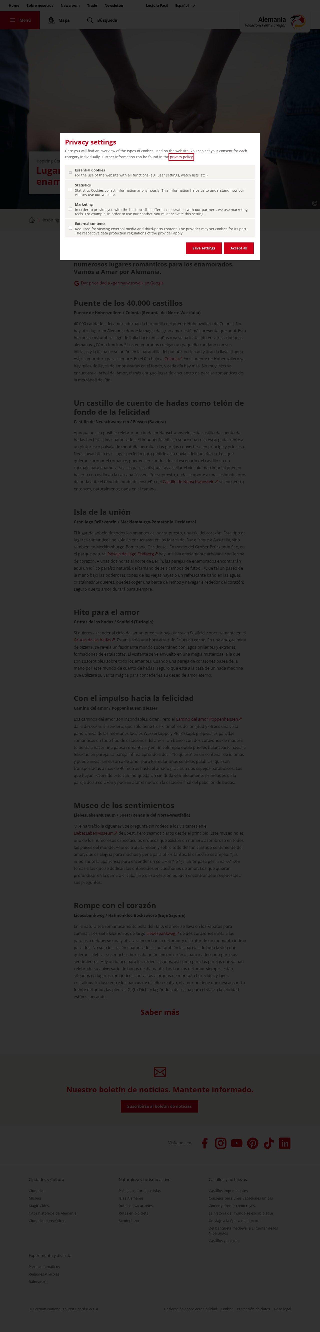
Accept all (238, 248)
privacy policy (181, 156)
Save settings (203, 248)
